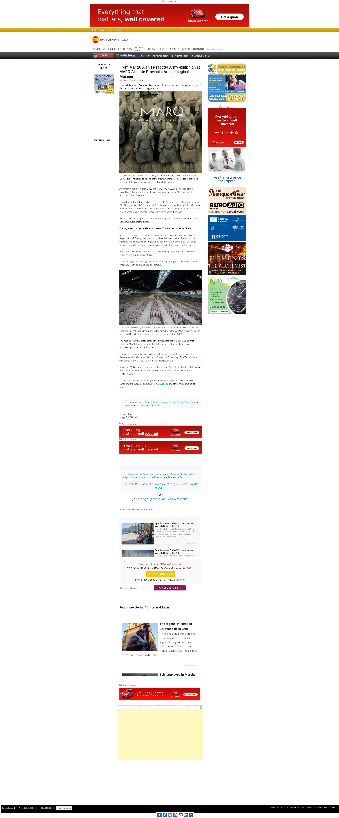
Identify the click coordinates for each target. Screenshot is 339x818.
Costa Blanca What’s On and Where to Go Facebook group (167, 401)
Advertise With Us (330, 807)
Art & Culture (184, 49)
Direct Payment (276, 807)
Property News (125, 49)
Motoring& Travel (140, 49)
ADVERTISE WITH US (115, 30)
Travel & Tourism (167, 49)
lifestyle (152, 49)
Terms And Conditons (291, 807)
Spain (197, 85)
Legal (313, 807)
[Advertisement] (160, 734)
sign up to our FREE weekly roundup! (165, 499)
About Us (319, 807)
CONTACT (102, 30)
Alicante (163, 191)
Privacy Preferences (64, 808)
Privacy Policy (305, 807)
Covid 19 (112, 49)
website (164, 383)
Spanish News (99, 49)
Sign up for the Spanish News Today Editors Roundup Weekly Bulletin (161, 473)
